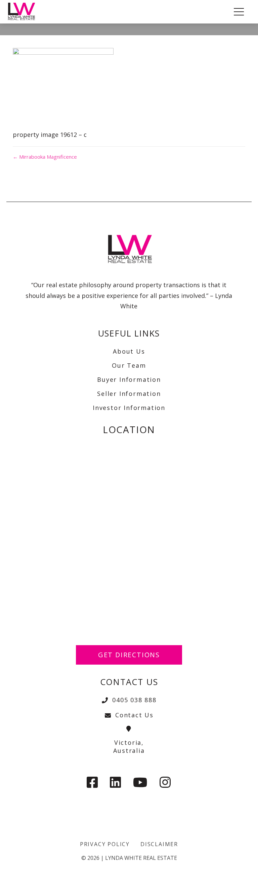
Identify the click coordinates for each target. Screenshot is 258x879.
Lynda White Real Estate (141, 858)
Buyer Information (129, 379)
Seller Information (129, 394)
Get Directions (129, 654)
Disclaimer (159, 844)
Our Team (129, 365)
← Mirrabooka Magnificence (45, 156)
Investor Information (129, 408)
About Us (129, 351)
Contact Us (134, 715)
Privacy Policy (105, 844)
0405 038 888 (134, 700)
